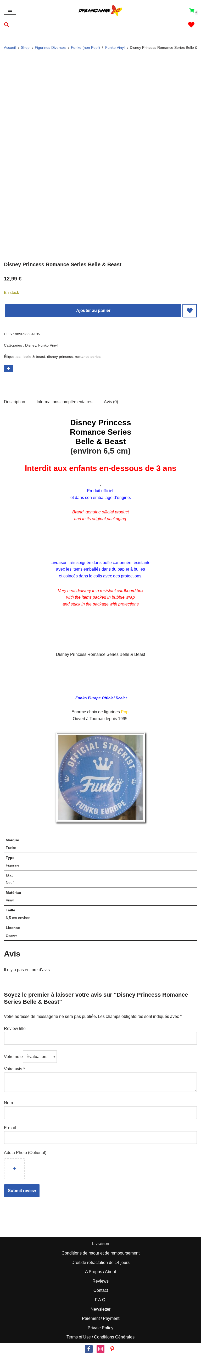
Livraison (100, 1243)
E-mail (10, 1127)
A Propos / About (100, 1271)
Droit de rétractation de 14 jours (100, 1262)
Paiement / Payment (100, 1318)
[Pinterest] (112, 1349)
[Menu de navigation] (10, 10)
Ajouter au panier (93, 310)
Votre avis (14, 1069)
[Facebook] (89, 1349)
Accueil (10, 47)
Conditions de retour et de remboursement (100, 1253)
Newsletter (100, 1309)
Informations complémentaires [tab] (64, 402)
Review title (15, 1028)
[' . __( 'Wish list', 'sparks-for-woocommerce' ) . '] (191, 25)
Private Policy (100, 1328)
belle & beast (34, 356)
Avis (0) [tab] (111, 402)
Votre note (13, 1056)
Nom (8, 1103)
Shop (25, 47)
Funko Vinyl (115, 47)
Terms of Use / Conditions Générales (100, 1337)
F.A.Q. (100, 1300)
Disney (30, 345)
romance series (87, 356)
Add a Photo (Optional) (25, 1152)
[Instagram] (100, 1349)
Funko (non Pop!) (85, 47)
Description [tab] (14, 402)
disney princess (60, 356)
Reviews (100, 1281)
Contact (100, 1290)
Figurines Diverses (50, 47)
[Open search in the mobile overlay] (6, 24)
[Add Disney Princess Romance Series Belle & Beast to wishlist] (189, 310)
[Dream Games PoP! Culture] (100, 10)
